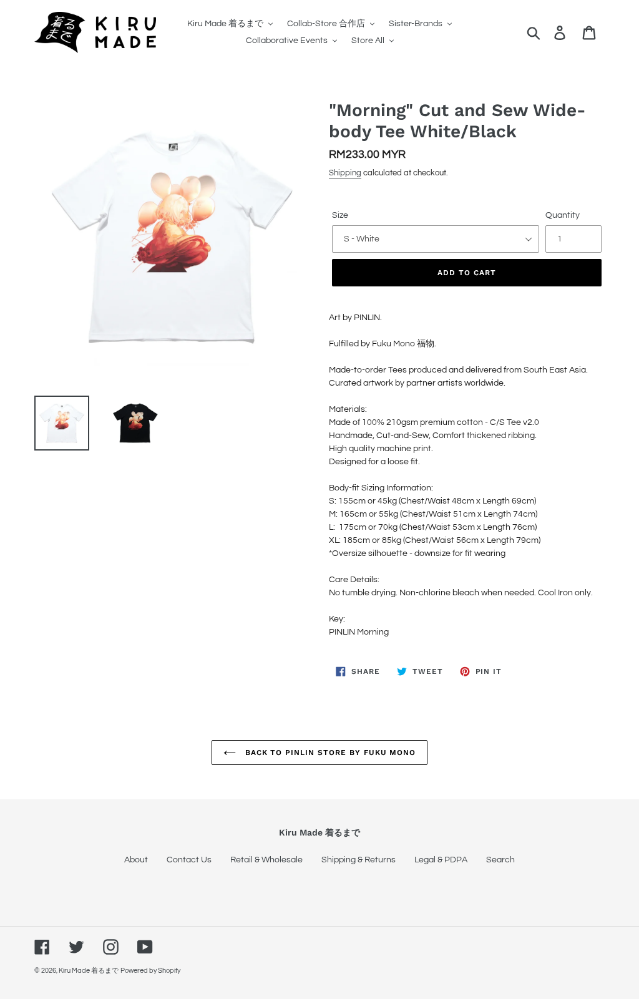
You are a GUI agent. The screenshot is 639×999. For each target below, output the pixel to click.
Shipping (345, 172)
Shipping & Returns (358, 859)
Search (500, 859)
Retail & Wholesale (266, 859)
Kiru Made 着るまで (89, 970)
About (136, 859)
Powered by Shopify (150, 970)
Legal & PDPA (440, 859)
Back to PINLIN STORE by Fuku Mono (329, 752)
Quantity (562, 215)
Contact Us (189, 859)
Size (340, 215)
